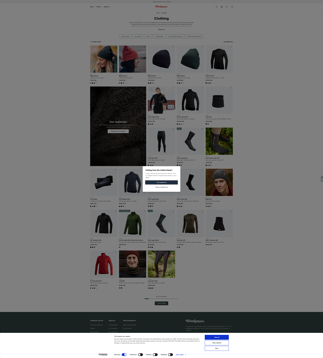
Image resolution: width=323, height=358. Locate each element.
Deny (216, 348)
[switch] (140, 354)
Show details (180, 354)
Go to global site (161, 182)
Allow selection (216, 343)
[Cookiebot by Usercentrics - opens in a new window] (103, 354)
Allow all (216, 337)
